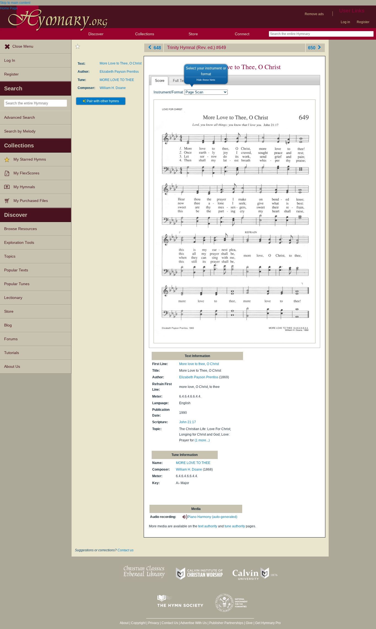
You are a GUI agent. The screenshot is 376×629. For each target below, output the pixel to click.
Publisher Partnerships (226, 623)
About (124, 623)
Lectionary (13, 298)
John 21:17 (187, 422)
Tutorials (11, 353)
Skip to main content (15, 3)
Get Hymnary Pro (268, 623)
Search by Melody (20, 131)
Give (249, 623)
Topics (9, 256)
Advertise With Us (193, 623)
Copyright (138, 623)
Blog (8, 325)
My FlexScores (26, 173)
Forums (11, 339)
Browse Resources (20, 229)
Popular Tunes (16, 284)
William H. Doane (113, 88)
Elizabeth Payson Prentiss (119, 72)
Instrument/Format (168, 92)
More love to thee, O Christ (199, 364)
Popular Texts (16, 270)
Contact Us (170, 623)
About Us (12, 367)
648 (156, 47)
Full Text (180, 81)
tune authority (235, 526)
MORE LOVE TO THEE (117, 80)
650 (312, 47)
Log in (345, 22)
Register (363, 22)
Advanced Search (19, 117)
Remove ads (314, 14)
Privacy (153, 623)
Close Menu (22, 46)
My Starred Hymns (29, 159)
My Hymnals (24, 187)
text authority (207, 526)
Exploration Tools (19, 243)
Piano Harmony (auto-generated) (212, 517)
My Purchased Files (30, 201)
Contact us (125, 550)
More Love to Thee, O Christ (120, 63)
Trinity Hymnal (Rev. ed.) (191, 47)
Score (159, 81)
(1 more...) (202, 440)
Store (193, 34)
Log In (9, 60)
